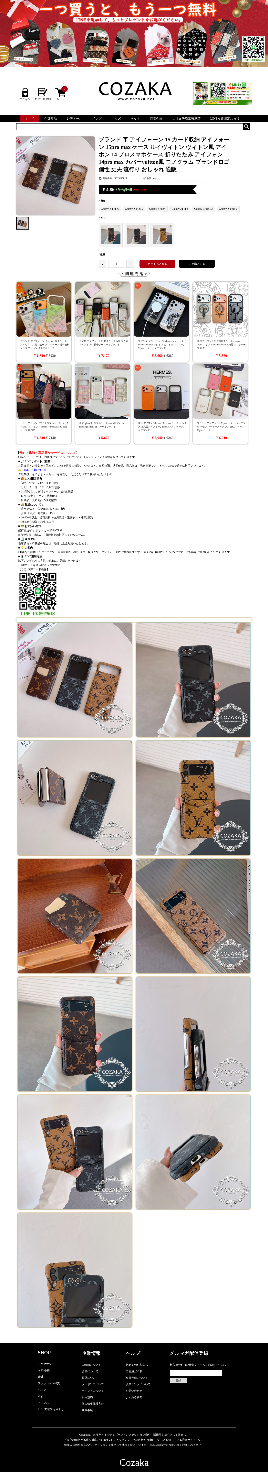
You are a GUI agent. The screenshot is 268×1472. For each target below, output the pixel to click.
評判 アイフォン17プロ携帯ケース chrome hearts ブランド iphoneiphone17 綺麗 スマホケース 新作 (221, 345)
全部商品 (50, 118)
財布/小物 (44, 1370)
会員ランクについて (138, 1384)
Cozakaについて (91, 1364)
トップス (43, 1402)
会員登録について (137, 1377)
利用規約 (87, 1397)
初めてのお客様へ (137, 1364)
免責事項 (87, 1410)
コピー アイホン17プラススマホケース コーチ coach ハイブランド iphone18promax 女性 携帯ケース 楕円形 (44, 427)
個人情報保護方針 (93, 1403)
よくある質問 (134, 1397)
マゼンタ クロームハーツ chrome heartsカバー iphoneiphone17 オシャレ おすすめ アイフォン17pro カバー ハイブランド (161, 345)
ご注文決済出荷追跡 (186, 118)
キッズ (116, 118)
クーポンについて (93, 1384)
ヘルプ (133, 1353)
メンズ (97, 118)
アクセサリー (46, 1363)
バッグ (42, 1389)
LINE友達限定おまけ (225, 118)
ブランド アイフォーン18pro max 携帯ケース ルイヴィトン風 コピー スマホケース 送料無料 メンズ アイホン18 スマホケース (44, 345)
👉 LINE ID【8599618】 (33, 470)
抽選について (90, 1377)
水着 (40, 1396)
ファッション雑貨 (49, 1383)
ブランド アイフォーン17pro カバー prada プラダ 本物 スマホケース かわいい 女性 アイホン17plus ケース (221, 427)
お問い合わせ (154, 178)
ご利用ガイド (134, 1371)
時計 (40, 1376)
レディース (74, 118)
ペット (135, 118)
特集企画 (156, 118)
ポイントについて (93, 1390)
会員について (90, 1371)
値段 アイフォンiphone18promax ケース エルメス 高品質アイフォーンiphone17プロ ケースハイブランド (162, 427)
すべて (30, 118)
